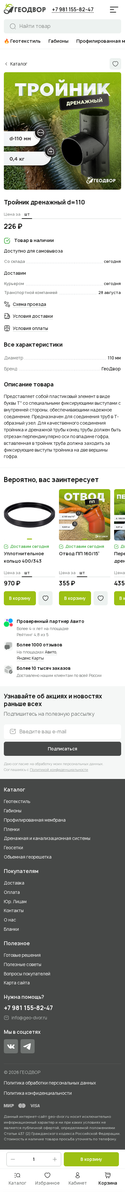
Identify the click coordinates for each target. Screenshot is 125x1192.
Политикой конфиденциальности (59, 769)
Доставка (14, 883)
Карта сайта (17, 983)
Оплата (12, 892)
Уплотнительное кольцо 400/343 (24, 557)
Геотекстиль (17, 801)
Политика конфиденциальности (38, 1093)
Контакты (14, 910)
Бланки (11, 929)
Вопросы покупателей (27, 974)
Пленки (12, 829)
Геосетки (13, 848)
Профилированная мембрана (35, 820)
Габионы (12, 811)
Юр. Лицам (15, 901)
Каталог (14, 790)
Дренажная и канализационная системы (47, 838)
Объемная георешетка (28, 857)
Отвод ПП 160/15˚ (79, 553)
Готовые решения (22, 955)
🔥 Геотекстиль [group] (22, 41)
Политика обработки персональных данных (50, 1083)
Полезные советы (22, 964)
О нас (10, 920)
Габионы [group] (58, 41)
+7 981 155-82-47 (73, 9)
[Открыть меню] (114, 10)
